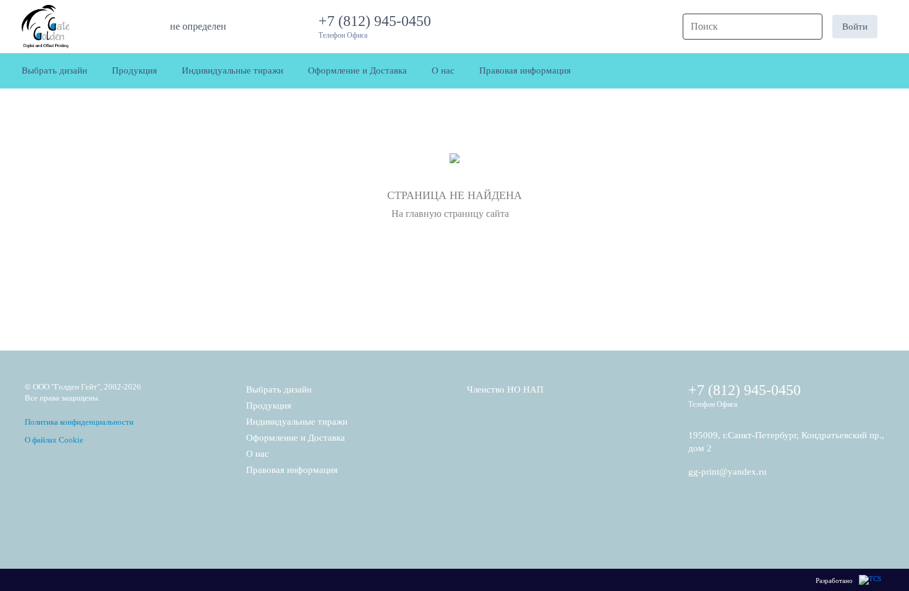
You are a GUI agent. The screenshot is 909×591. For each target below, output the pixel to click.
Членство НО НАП (505, 389)
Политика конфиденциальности (79, 422)
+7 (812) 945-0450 (378, 21)
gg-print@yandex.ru (727, 472)
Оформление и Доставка (295, 438)
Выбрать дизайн (279, 389)
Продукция (268, 405)
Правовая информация (292, 470)
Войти (855, 27)
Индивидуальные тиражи (297, 422)
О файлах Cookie (54, 439)
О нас (257, 454)
